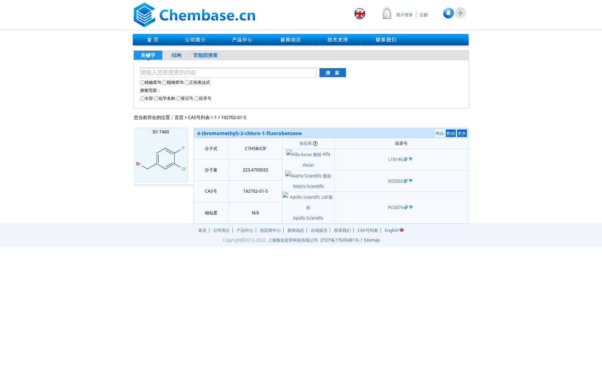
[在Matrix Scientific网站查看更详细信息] (405, 181)
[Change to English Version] (359, 13)
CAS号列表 (199, 117)
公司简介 (221, 230)
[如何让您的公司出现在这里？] (315, 143)
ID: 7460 (161, 132)
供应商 (305, 143)
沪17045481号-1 (341, 240)
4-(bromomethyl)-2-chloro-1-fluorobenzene (249, 133)
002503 (396, 181)
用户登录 (404, 15)
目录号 (205, 98)
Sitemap (372, 240)
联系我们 (342, 230)
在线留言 (319, 230)
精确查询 (153, 82)
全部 (149, 98)
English (392, 230)
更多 (462, 133)
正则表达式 (199, 82)
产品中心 (245, 230)
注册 (423, 15)
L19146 (396, 159)
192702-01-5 (233, 117)
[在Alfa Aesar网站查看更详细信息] (405, 159)
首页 (179, 117)
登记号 (187, 98)
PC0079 (396, 208)
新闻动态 (295, 230)
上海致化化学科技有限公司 (293, 240)
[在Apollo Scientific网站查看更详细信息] (406, 208)
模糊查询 (175, 82)
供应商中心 (270, 230)
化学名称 (167, 98)
